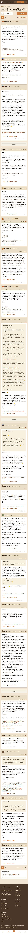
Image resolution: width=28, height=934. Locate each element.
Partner (16, 905)
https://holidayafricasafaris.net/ (9, 359)
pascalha (6, 149)
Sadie (5, 59)
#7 (25, 251)
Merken (6, 13)
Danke (4, 54)
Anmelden (20, 2)
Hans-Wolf (6, 248)
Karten (16, 903)
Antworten (22, 13)
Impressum (3, 914)
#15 (25, 631)
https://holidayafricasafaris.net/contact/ (11, 367)
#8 (25, 289)
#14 (25, 607)
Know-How (17, 901)
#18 (25, 754)
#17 (25, 735)
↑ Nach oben (24, 867)
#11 (25, 488)
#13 (25, 558)
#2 (25, 59)
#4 (25, 149)
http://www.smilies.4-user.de (7, 411)
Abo (2, 907)
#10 (25, 427)
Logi (5, 798)
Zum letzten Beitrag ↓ (22, 17)
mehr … (3, 78)
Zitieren (13, 54)
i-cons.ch (22, 925)
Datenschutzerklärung (5, 916)
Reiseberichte (18, 890)
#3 (25, 88)
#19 (25, 798)
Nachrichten (3, 905)
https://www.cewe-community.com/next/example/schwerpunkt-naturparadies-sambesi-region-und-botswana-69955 (13, 721)
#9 (25, 322)
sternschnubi (7, 319)
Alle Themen (17, 888)
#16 (25, 699)
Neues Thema (18, 894)
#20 (25, 845)
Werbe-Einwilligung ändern (6, 918)
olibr (5, 515)
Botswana (7, 6)
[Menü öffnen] (25, 2)
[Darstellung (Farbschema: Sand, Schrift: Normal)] (15, 2)
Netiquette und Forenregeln (6, 919)
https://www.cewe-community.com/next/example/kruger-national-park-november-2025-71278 (12, 725)
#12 (25, 515)
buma (5, 631)
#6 (25, 221)
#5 (25, 188)
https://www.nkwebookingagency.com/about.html (12, 62)
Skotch (6, 188)
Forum (2, 6)
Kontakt (2, 921)
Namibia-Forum (8, 2)
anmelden (14, 874)
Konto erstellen (4, 903)
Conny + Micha (7, 21)
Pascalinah (6, 696)
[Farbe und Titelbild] (11, 13)
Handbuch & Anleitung (5, 908)
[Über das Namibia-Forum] (2, 2)
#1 (25, 24)
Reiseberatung (18, 895)
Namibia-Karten (18, 907)
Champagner (7, 86)
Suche (16, 892)
